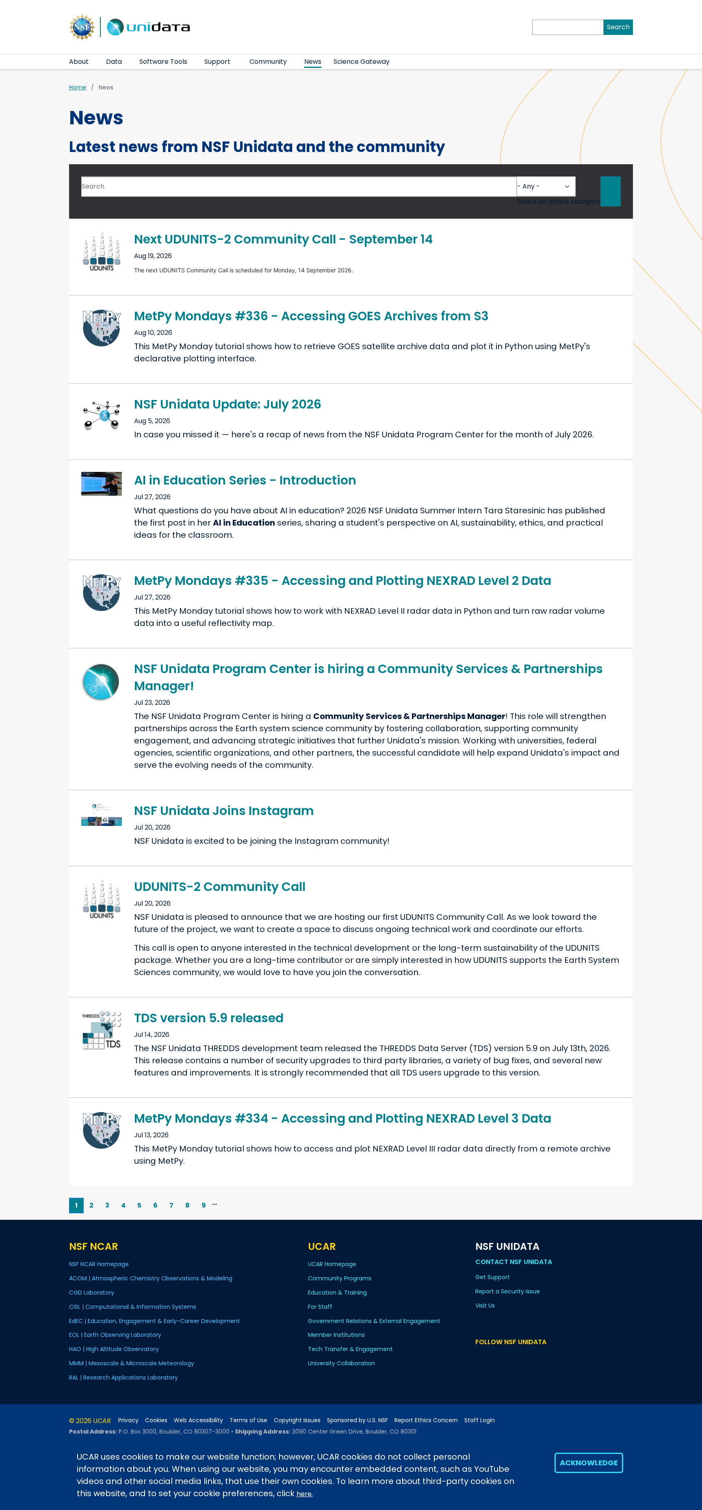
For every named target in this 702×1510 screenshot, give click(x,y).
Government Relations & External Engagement (374, 1321)
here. (305, 1494)
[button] (93, 62)
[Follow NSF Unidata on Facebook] (516, 1357)
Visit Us (485, 1305)
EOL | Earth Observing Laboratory (115, 1335)
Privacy (128, 1420)
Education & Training (337, 1292)
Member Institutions (336, 1335)
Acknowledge (589, 1463)
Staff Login (479, 1420)
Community (268, 61)
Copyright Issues (297, 1420)
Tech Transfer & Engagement (350, 1349)
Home (77, 87)
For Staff (320, 1307)
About (79, 61)
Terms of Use (248, 1420)
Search (618, 27)
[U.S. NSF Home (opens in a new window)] (82, 26)
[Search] (610, 191)
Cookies (156, 1420)
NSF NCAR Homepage (99, 1264)
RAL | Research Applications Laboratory (123, 1377)
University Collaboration (341, 1363)
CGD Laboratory (91, 1292)
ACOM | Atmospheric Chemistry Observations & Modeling (150, 1278)
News (312, 61)
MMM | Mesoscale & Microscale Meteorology (131, 1363)
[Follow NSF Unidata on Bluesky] (480, 1357)
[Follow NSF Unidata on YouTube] (492, 1357)
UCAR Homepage (332, 1264)
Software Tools (163, 61)
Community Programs (339, 1278)
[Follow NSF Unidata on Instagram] (527, 1357)
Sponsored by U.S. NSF (357, 1420)
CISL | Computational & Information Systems (132, 1307)
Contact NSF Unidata (513, 1262)
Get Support (492, 1277)
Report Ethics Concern (426, 1420)
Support (217, 61)
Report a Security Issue (507, 1291)
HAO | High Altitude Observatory (114, 1349)
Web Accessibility (198, 1420)
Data (114, 61)
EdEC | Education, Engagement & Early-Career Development (154, 1321)
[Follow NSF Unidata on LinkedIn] (504, 1357)
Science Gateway (362, 61)
